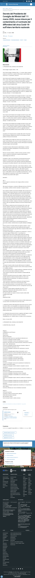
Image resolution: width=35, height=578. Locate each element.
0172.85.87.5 (6, 504)
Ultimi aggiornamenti (6, 562)
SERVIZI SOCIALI (7, 412)
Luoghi (29, 479)
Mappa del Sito (5, 565)
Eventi (29, 477)
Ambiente (11, 478)
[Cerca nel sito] (31, 4)
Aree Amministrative (6, 478)
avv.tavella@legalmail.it (23, 527)
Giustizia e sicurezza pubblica (14, 488)
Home (4, 8)
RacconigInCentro (13, 538)
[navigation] (1, 4)
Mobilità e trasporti (13, 491)
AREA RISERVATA (17, 576)
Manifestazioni (25, 478)
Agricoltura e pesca (13, 477)
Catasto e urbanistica (13, 484)
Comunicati (24, 482)
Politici (4, 487)
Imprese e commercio (13, 490)
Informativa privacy (6, 556)
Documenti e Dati (5, 481)
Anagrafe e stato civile (13, 479)
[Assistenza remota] (25, 573)
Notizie (24, 477)
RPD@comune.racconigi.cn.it (24, 526)
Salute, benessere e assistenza (15, 493)
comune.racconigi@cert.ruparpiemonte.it (11, 507)
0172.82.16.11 (6, 503)
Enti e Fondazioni (5, 482)
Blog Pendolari (12, 540)
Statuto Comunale (5, 554)
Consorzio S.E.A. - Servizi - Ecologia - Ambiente (17, 543)
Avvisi (24, 490)
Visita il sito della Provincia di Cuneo (15, 534)
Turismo (11, 495)
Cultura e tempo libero (13, 485)
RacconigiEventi (12, 537)
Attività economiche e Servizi (30, 490)
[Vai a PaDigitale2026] (26, 470)
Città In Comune (21, 573)
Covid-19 (10, 8)
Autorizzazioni (12, 482)
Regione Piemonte (5, 1)
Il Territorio (29, 480)
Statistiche (4, 563)
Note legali (4, 557)
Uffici (3, 479)
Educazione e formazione (14, 487)
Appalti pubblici (12, 481)
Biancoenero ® (25, 574)
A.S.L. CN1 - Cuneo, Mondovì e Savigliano (16, 541)
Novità (7, 8)
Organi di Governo (5, 477)
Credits (4, 560)
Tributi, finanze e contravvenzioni (15, 494)
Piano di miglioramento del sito (5, 540)
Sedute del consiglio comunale (24, 486)
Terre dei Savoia (12, 544)
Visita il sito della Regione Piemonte (15, 533)
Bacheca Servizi (5, 553)
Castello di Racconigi (13, 535)
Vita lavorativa (12, 497)
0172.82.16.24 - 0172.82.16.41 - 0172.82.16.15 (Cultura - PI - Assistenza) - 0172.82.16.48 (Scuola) (10, 416)
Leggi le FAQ (5, 543)
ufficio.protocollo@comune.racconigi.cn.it (9, 509)
